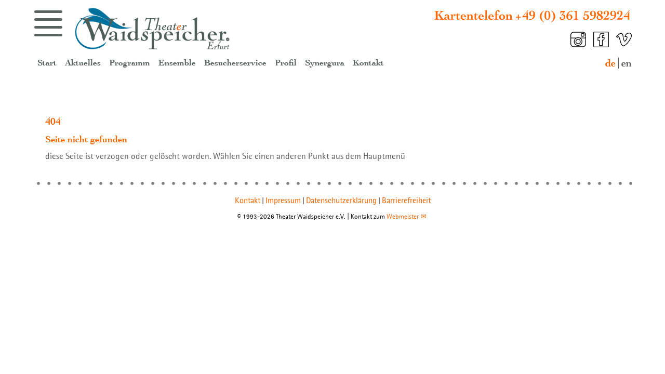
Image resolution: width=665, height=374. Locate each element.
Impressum (283, 200)
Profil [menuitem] (286, 63)
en (626, 63)
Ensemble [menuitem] (177, 63)
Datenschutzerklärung (341, 200)
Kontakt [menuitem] (368, 63)
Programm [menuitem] (129, 63)
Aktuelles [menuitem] (83, 63)
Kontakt (247, 200)
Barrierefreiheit (406, 200)
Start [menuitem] (47, 63)
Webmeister (403, 216)
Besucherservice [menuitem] (235, 63)
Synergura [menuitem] (324, 63)
